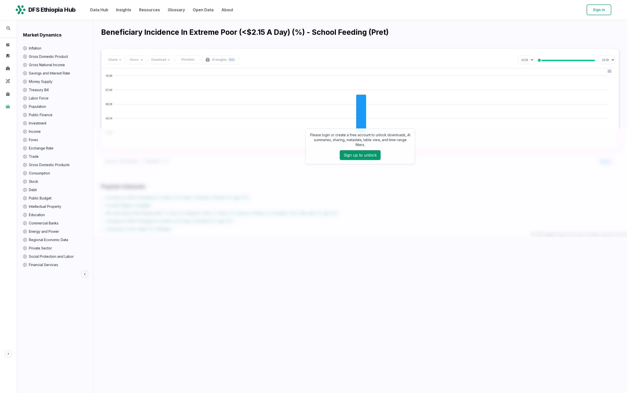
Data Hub (99, 9)
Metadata (187, 59)
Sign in (599, 10)
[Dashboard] (7, 44)
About (227, 9)
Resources (149, 9)
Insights (123, 9)
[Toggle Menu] (8, 353)
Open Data (203, 9)
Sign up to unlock (360, 155)
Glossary (176, 9)
